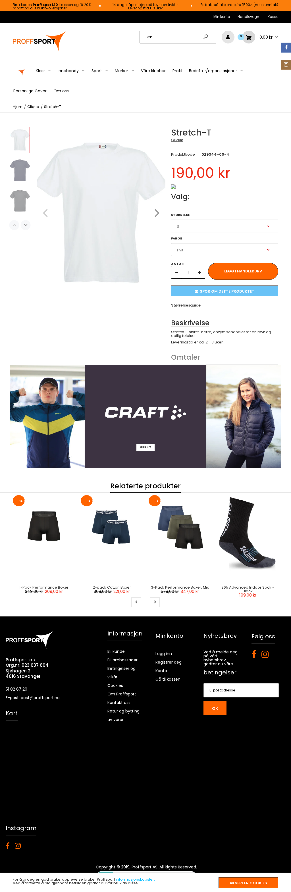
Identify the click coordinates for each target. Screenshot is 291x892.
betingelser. (220, 672)
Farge (176, 238)
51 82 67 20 (16, 689)
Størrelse (180, 214)
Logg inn (163, 654)
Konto (161, 671)
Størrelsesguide (186, 305)
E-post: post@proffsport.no (33, 698)
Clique (177, 140)
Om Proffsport (121, 694)
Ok (215, 708)
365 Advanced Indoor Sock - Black (247, 589)
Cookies (115, 685)
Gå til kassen (167, 679)
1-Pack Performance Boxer (43, 587)
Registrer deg (168, 662)
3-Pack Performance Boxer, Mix (180, 587)
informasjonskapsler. (135, 879)
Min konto (221, 16)
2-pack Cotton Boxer (112, 587)
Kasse (273, 16)
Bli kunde (116, 651)
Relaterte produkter (145, 486)
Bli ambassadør (122, 660)
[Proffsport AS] (40, 50)
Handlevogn (248, 16)
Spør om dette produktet (227, 291)
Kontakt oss (118, 702)
